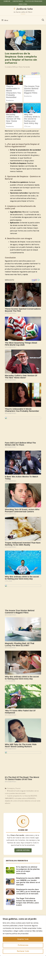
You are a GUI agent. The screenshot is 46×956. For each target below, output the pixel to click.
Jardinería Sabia (24, 8)
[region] (23, 935)
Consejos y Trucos (13, 788)
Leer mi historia (23, 850)
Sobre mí (7, 1)
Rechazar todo (23, 951)
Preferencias (23, 945)
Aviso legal (23, 4)
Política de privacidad (33, 1)
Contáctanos (18, 1)
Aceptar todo (23, 939)
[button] (43, 20)
